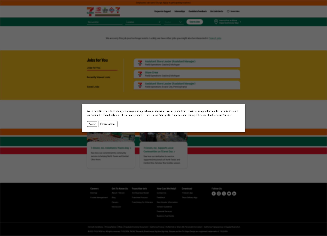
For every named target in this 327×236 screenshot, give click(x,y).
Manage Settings (107, 124)
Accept (92, 124)
